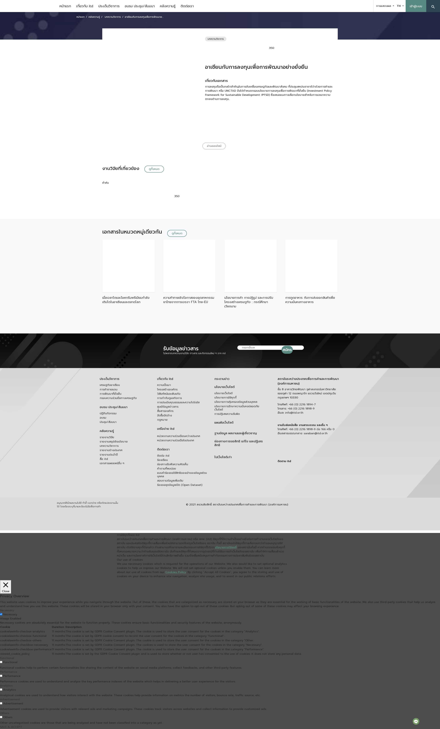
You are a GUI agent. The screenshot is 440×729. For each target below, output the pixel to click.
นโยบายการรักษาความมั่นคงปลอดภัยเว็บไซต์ (236, 408)
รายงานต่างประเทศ (111, 450)
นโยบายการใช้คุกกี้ (225, 398)
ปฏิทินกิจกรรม (108, 413)
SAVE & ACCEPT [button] (11, 727)
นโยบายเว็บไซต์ (224, 387)
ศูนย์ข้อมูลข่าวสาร (167, 407)
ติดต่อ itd (163, 456)
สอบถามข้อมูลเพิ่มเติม (170, 481)
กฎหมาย (162, 420)
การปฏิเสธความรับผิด (227, 414)
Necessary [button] (7, 610)
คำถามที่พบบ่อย (166, 469)
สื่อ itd (104, 459)
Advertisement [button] (10, 699)
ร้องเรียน (162, 460)
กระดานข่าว (221, 379)
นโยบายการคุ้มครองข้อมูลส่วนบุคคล (235, 402)
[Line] (416, 721)
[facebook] (349, 6)
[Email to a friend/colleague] (300, 48)
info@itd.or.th (294, 413)
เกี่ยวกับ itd (84, 6)
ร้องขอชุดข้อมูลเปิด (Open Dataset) (179, 485)
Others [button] (4, 713)
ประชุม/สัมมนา (108, 422)
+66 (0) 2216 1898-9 (301, 409)
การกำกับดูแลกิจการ (169, 398)
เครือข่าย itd (165, 428)
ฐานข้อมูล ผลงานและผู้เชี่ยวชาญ (235, 433)
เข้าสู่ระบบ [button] (416, 6)
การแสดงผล (384, 6)
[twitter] (367, 6)
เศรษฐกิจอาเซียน (110, 385)
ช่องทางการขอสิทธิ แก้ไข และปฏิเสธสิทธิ (238, 443)
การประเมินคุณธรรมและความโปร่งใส (178, 402)
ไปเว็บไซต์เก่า (223, 457)
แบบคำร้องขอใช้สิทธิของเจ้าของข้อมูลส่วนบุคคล (182, 474)
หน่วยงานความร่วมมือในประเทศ (175, 440)
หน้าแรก (65, 6)
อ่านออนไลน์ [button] (214, 146)
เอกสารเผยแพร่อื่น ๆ (112, 463)
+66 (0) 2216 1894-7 (302, 404)
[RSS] (312, 488)
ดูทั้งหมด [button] (154, 169)
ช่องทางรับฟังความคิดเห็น (172, 464)
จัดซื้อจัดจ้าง (164, 415)
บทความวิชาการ (109, 446)
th (399, 6)
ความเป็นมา (164, 385)
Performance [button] (8, 672)
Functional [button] (7, 658)
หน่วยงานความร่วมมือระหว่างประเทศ (178, 436)
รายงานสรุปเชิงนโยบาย (114, 442)
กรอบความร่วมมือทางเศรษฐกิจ (118, 398)
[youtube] (358, 6)
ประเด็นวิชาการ (109, 6)
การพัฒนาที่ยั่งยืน (110, 394)
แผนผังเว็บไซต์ (223, 422)
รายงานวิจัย (107, 437)
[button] (433, 6)
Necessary (10, 614)
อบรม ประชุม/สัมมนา (140, 6)
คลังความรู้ (167, 6)
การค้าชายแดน (108, 389)
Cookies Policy (175, 572)
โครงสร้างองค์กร (167, 389)
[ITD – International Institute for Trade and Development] (28, 6)
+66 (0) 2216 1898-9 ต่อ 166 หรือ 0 (311, 429)
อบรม (103, 418)
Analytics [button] (6, 686)
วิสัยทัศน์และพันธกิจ (168, 394)
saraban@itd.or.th (316, 433)
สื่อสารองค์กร (165, 411)
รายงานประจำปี (109, 455)
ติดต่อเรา (187, 6)
